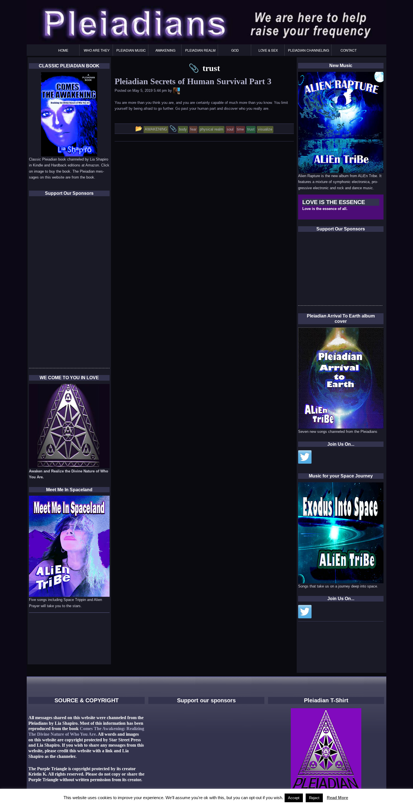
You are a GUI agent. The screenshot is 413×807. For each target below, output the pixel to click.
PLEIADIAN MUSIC (131, 50)
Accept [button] (293, 798)
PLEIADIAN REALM (200, 50)
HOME (63, 50)
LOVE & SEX (268, 50)
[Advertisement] (340, 270)
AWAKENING (165, 50)
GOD (235, 50)
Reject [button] (314, 798)
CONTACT (349, 50)
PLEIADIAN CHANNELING (308, 50)
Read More (337, 797)
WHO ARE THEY (97, 50)
